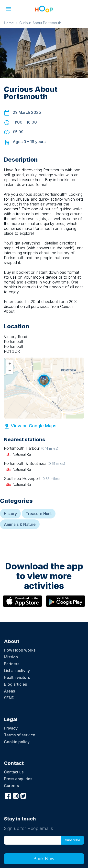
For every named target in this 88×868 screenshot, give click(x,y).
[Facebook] (8, 795)
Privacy (11, 728)
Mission (11, 656)
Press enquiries (18, 778)
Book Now (44, 858)
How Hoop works (19, 650)
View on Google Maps (33, 425)
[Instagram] (16, 795)
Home (9, 23)
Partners (11, 663)
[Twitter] (23, 795)
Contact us (13, 772)
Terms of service (19, 734)
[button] (9, 9)
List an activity (17, 670)
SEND (9, 697)
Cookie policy (17, 741)
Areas (9, 691)
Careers (11, 785)
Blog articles (15, 684)
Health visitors (17, 677)
